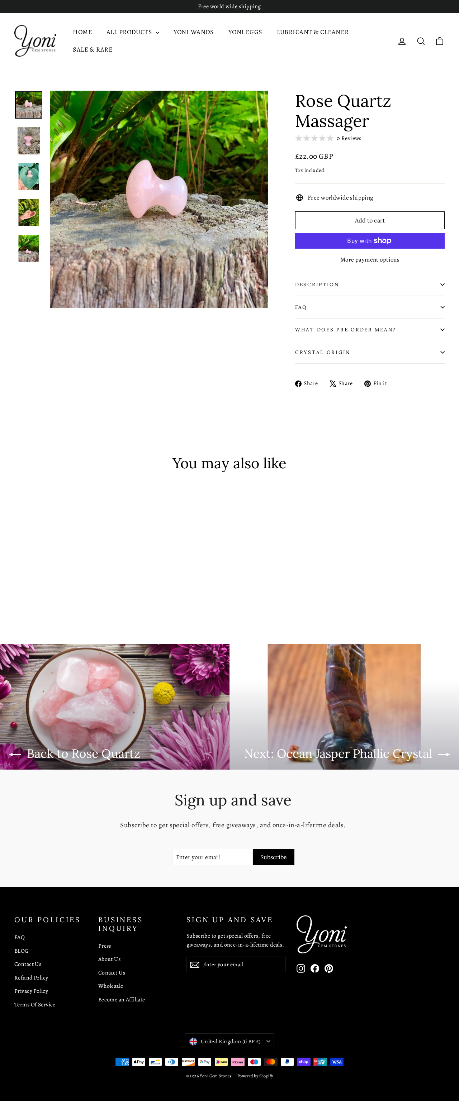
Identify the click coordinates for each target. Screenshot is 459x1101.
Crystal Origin (322, 352)
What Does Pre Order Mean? (345, 329)
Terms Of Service (35, 1004)
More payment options (370, 259)
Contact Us (27, 964)
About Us (109, 959)
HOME (82, 32)
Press (104, 945)
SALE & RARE (93, 49)
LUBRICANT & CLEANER (313, 32)
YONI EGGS (245, 32)
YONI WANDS (194, 32)
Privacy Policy (31, 991)
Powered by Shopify (255, 1076)
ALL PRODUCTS (130, 32)
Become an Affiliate (121, 999)
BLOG (21, 950)
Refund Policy (31, 977)
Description (317, 284)
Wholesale (110, 986)
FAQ (301, 307)
